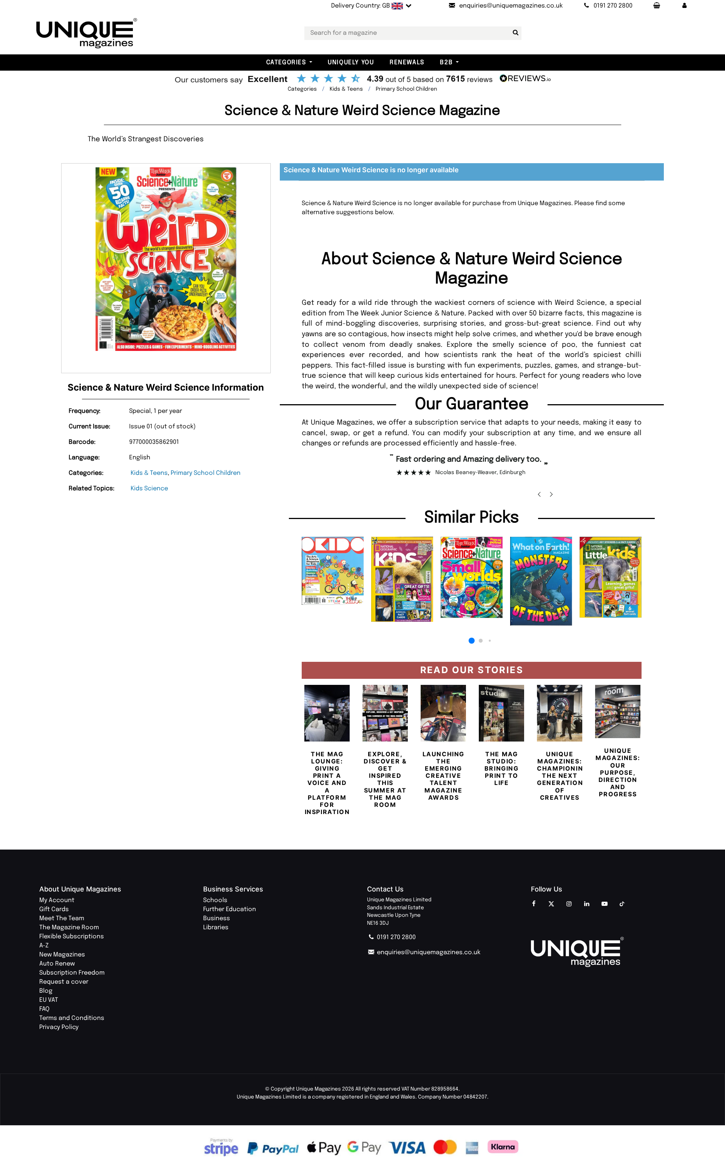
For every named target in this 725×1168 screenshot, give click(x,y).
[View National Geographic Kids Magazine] (402, 579)
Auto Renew (57, 964)
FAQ (44, 1009)
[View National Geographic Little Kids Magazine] (611, 577)
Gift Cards (54, 909)
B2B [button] (446, 62)
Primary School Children (206, 473)
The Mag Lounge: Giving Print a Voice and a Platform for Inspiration (327, 783)
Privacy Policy (59, 1027)
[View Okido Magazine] (333, 570)
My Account (56, 900)
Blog (45, 991)
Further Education (229, 909)
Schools (215, 900)
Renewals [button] (407, 62)
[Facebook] (533, 904)
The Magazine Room (69, 927)
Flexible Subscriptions (71, 936)
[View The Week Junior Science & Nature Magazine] (472, 577)
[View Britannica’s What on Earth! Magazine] (541, 581)
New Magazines (62, 955)
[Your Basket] (656, 6)
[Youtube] (604, 904)
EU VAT (48, 1000)
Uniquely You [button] (351, 62)
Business (216, 918)
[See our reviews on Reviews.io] (362, 79)
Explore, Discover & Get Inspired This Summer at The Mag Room (385, 779)
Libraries (215, 927)
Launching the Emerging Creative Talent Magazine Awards (443, 775)
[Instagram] (569, 904)
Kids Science (149, 488)
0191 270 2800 (395, 937)
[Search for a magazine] (514, 33)
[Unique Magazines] (608, 952)
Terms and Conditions (71, 1018)
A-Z (44, 945)
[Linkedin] (586, 904)
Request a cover (63, 982)
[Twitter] (551, 904)
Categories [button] (286, 62)
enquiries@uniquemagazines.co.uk (427, 952)
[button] (684, 6)
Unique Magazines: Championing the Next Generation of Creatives (562, 775)
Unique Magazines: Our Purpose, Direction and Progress (617, 772)
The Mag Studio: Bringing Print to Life (501, 768)
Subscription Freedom (72, 973)
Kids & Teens (149, 473)
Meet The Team (61, 918)
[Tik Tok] (622, 904)
